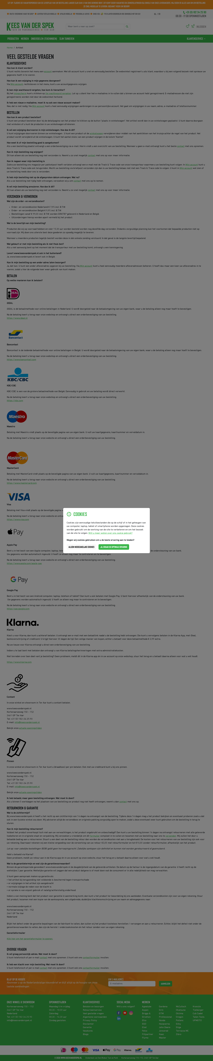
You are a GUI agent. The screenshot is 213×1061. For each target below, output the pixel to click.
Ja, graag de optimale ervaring (113, 547)
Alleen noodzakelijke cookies (81, 547)
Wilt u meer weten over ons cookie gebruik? (110, 533)
